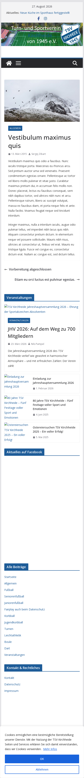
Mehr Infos (50, 749)
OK (42, 759)
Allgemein (15, 128)
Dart (7, 648)
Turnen (8, 629)
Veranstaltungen (19, 320)
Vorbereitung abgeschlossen (30, 269)
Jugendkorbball (13, 622)
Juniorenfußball (13, 603)
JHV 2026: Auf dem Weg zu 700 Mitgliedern (41, 332)
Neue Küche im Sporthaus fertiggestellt (45, 13)
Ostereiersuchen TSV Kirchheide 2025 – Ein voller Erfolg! (54, 429)
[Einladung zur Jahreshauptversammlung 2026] (17, 383)
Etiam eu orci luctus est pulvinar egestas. (45, 279)
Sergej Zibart (38, 154)
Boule (8, 642)
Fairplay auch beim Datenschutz (24, 609)
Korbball (9, 616)
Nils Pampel (37, 344)
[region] (42, 752)
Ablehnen (42, 769)
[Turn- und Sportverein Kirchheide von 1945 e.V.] (42, 25)
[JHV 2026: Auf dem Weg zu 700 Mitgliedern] (42, 309)
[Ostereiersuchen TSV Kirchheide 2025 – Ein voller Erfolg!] (17, 432)
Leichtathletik (12, 635)
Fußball (8, 590)
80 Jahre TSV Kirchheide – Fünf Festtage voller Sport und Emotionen (53, 405)
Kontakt (9, 678)
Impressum (11, 691)
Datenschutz (12, 684)
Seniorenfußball (14, 596)
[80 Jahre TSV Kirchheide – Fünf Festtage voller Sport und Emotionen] (17, 407)
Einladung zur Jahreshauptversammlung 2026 (53, 381)
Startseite (10, 577)
